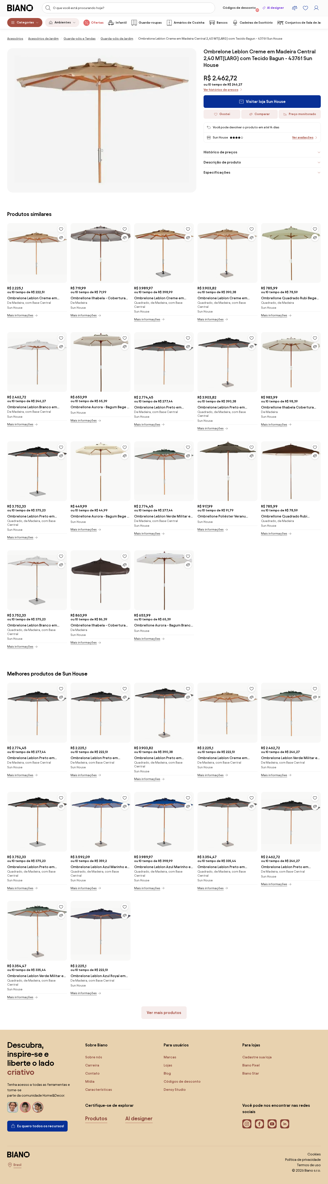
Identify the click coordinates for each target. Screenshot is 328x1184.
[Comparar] (61, 237)
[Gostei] (61, 229)
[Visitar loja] (101, 120)
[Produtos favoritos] (305, 7)
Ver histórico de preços (221, 89)
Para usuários (176, 1045)
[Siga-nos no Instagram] (246, 1123)
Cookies (314, 1154)
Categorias (25, 22)
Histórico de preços (220, 152)
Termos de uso (309, 1165)
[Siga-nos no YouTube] (272, 1123)
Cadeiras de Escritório (256, 22)
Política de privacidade (303, 1159)
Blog (167, 1073)
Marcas (170, 1057)
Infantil (121, 22)
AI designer (275, 7)
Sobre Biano (96, 1045)
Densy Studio (175, 1089)
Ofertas (97, 22)
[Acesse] (316, 7)
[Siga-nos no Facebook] (259, 1123)
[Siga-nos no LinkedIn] (284, 1123)
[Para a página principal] (22, 7)
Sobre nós (93, 1057)
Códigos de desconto (241, 8)
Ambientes (63, 22)
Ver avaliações (302, 137)
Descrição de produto (222, 162)
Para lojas (251, 1045)
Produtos (96, 1118)
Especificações (217, 172)
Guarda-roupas (150, 22)
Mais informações (20, 315)
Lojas (168, 1065)
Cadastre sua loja (257, 1057)
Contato (92, 1073)
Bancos (222, 22)
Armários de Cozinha (189, 22)
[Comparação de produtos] (294, 7)
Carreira (92, 1065)
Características (98, 1089)
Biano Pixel (251, 1065)
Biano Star (250, 1073)
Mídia (89, 1081)
